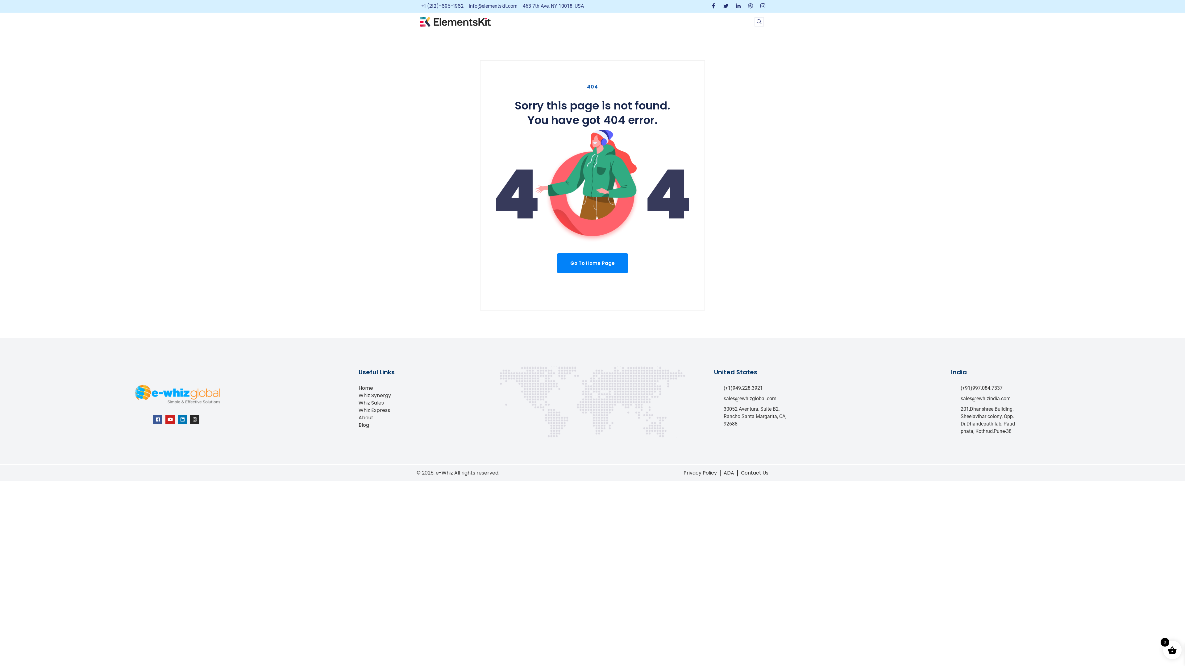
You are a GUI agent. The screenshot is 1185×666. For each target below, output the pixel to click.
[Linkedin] (182, 419)
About (366, 417)
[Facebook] (713, 6)
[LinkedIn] (738, 6)
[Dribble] (750, 6)
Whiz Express (374, 410)
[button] (759, 22)
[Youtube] (170, 419)
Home (366, 388)
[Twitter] (725, 6)
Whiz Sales (371, 402)
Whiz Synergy (375, 395)
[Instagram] (762, 6)
